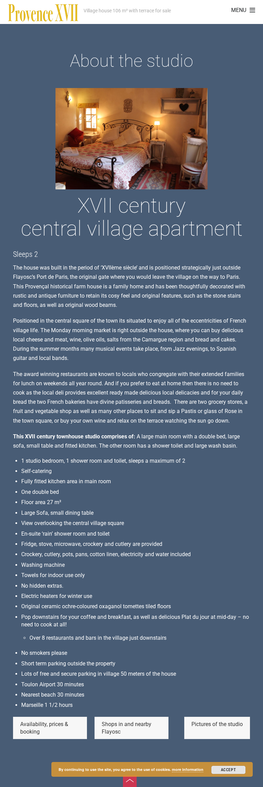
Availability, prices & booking (44, 728)
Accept (228, 769)
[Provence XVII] (43, 18)
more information (187, 769)
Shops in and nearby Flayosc (126, 728)
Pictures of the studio (217, 724)
